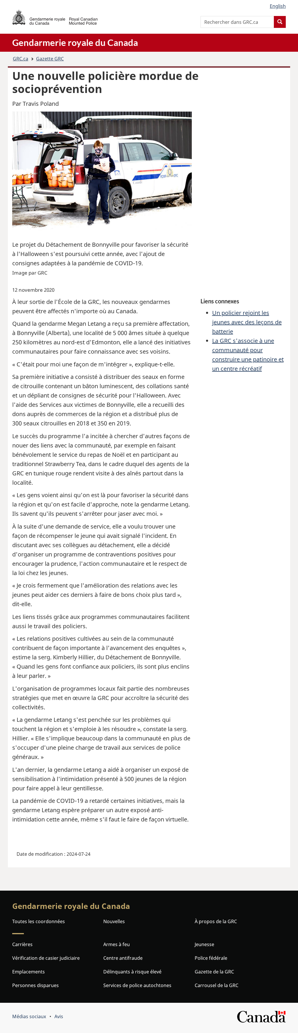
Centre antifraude (123, 958)
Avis (58, 1016)
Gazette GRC (50, 59)
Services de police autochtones (137, 985)
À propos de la (216, 921)
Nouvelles (114, 921)
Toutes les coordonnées (38, 921)
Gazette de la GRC (214, 971)
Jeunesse (204, 944)
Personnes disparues (35, 985)
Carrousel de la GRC (216, 985)
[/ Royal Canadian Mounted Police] (54, 17)
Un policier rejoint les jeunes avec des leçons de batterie (247, 322)
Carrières (22, 944)
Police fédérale (211, 958)
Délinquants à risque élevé (132, 971)
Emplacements (28, 971)
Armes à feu (116, 944)
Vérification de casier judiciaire (46, 958)
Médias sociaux (29, 1016)
